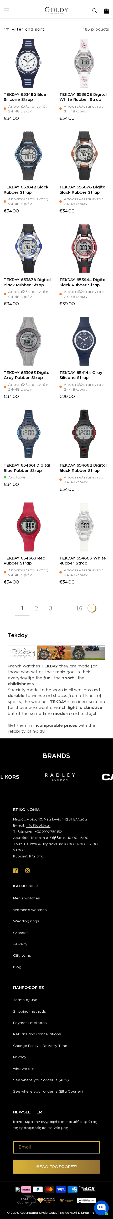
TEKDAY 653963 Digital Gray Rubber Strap (27, 375)
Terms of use (25, 1000)
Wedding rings (26, 921)
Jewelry (20, 944)
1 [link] (22, 608)
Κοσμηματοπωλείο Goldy (39, 1212)
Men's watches (26, 898)
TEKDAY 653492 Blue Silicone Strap (25, 97)
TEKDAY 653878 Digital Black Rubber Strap (27, 282)
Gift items (22, 955)
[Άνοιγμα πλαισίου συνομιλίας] (101, 1208)
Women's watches (30, 910)
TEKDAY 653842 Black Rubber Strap (26, 190)
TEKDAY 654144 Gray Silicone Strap (80, 375)
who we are (23, 1068)
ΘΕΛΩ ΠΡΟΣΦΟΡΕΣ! (56, 1166)
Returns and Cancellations (37, 1034)
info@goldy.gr (38, 825)
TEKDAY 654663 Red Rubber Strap (24, 561)
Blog (17, 967)
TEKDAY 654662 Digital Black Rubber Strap (83, 468)
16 (79, 608)
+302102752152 (48, 831)
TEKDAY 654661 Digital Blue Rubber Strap (27, 468)
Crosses (21, 933)
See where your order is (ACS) (41, 1080)
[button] (6, 11)
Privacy (19, 1057)
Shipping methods (29, 1011)
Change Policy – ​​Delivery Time (40, 1045)
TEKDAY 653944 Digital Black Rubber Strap (82, 282)
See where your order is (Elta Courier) (48, 1091)
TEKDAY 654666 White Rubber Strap (82, 561)
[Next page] (92, 608)
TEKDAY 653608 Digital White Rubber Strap (83, 97)
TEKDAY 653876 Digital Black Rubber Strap (82, 190)
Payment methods (30, 1022)
